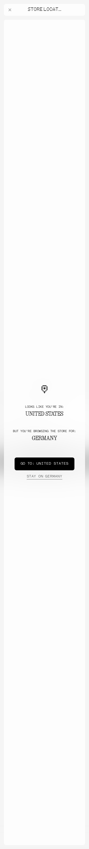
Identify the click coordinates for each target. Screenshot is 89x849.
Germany (44, 476)
